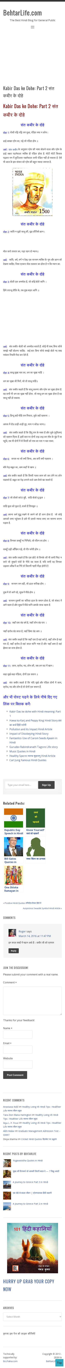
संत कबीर (13, 149)
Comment (10, 983)
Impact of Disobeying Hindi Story (28, 733)
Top (59, 1362)
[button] (32, 27)
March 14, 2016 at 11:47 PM (35, 936)
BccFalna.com (10, 1361)
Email (7, 1043)
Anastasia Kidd (10, 1106)
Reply (13, 950)
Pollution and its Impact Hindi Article (30, 729)
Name (7, 1028)
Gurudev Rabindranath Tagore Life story (33, 747)
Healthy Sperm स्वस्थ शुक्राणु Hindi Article (32, 755)
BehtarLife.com (22, 12)
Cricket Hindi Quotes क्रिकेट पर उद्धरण (39, 1139)
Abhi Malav (8, 1130)
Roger (22, 931)
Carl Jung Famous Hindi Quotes (27, 760)
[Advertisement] (32, 59)
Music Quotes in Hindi (22, 751)
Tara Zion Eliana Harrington (17, 1114)
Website (8, 1058)
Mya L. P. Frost (10, 1123)
